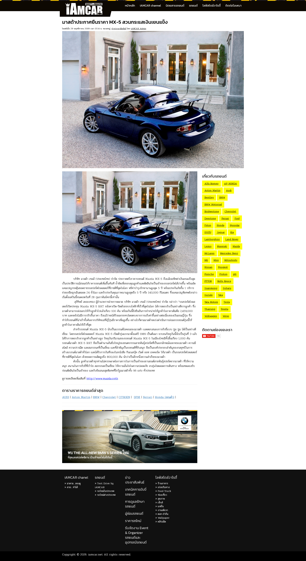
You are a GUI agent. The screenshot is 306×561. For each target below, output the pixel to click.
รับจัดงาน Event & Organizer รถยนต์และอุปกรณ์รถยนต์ (136, 535)
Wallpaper (163, 518)
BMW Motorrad (213, 204)
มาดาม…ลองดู (74, 483)
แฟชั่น (161, 506)
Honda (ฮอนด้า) (164, 397)
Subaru (227, 288)
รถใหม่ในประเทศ (105, 491)
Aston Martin (81, 397)
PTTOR (208, 281)
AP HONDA (230, 184)
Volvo (226, 316)
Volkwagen (210, 316)
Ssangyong (210, 288)
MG (206, 260)
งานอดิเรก (163, 510)
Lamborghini (212, 239)
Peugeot (223, 267)
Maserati (222, 246)
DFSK (137, 397)
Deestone (210, 218)
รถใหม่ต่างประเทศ (106, 495)
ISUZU (207, 232)
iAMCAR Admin (138, 28)
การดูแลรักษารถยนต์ (134, 504)
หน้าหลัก (130, 5)
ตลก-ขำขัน (163, 514)
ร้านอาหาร (163, 483)
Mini (216, 260)
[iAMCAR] (87, 5)
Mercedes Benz (229, 253)
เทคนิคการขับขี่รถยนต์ (135, 492)
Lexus (207, 246)
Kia (232, 232)
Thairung (209, 309)
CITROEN (124, 397)
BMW (96, 397)
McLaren (209, 253)
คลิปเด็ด (162, 522)
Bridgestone (211, 211)
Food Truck (164, 491)
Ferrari (147, 397)
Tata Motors (211, 302)
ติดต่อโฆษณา (233, 5)
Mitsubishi (230, 260)
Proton (223, 274)
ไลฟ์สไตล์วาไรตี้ (211, 5)
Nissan (208, 267)
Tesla (227, 302)
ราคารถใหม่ (133, 520)
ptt (235, 274)
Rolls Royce (224, 281)
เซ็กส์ (160, 502)
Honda (220, 225)
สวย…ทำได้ (72, 487)
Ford (237, 218)
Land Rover (231, 239)
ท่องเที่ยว (162, 495)
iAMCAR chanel (76, 477)
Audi (229, 190)
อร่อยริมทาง (164, 487)
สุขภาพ (161, 499)
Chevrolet (109, 397)
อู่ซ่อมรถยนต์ (134, 513)
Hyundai (235, 225)
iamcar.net (95, 554)
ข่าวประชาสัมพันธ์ (119, 28)
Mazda (236, 246)
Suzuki (208, 295)
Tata (220, 295)
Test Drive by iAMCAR (104, 485)
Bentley (209, 197)
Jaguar (221, 232)
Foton (207, 225)
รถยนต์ (193, 5)
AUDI (65, 397)
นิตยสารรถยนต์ (175, 5)
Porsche (209, 274)
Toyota (224, 309)
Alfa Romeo (211, 184)
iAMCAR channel (150, 5)
